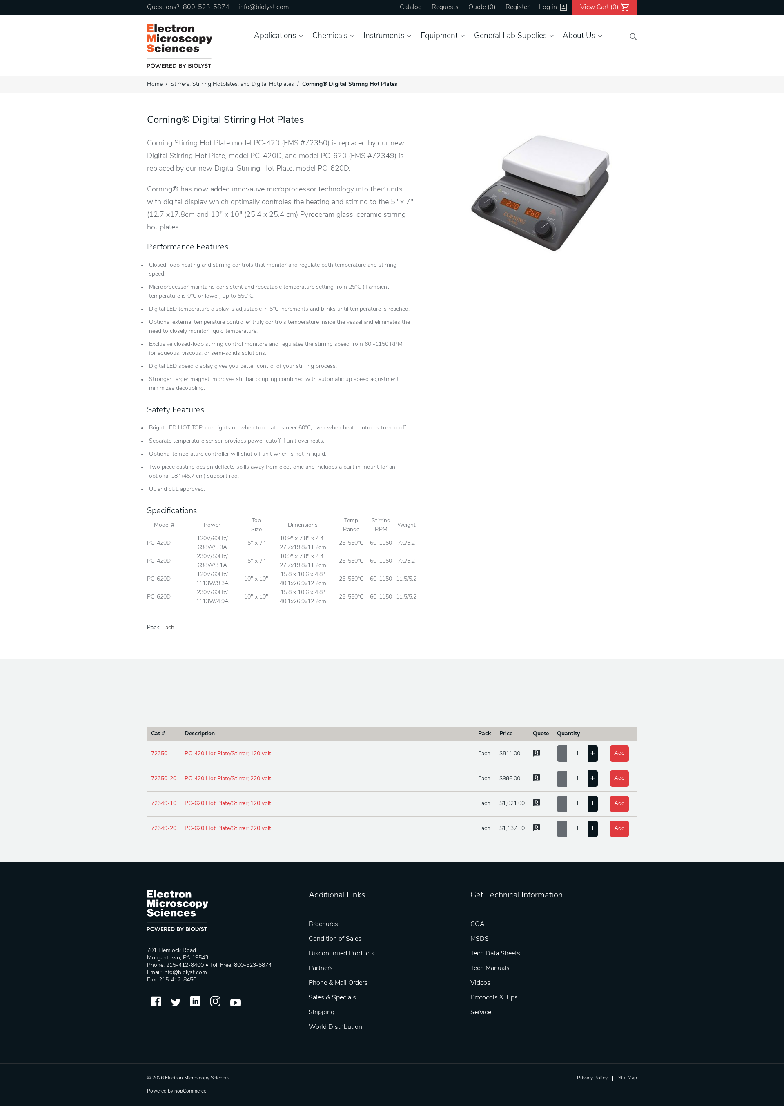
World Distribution (335, 1027)
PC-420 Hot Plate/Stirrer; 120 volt (228, 754)
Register (517, 7)
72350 (159, 754)
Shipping (321, 1012)
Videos (480, 983)
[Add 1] (593, 753)
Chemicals (329, 36)
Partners (321, 968)
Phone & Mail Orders (338, 983)
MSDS (479, 939)
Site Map (627, 1078)
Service (480, 1012)
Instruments (383, 36)
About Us (579, 36)
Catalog (411, 7)
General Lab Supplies (510, 36)
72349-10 (163, 804)
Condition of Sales (335, 939)
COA (477, 924)
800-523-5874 (206, 7)
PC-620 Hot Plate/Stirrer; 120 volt (228, 804)
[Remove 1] (562, 753)
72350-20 (163, 779)
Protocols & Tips (494, 998)
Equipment (439, 36)
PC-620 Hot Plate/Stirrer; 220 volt (228, 829)
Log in (548, 7)
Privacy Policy (592, 1078)
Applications (275, 36)
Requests (445, 7)
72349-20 (163, 829)
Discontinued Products (341, 953)
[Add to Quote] (536, 755)
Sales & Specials (332, 998)
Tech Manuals (490, 968)
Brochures (323, 924)
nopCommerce (190, 1091)
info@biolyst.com (263, 7)
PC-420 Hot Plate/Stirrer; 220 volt (228, 779)
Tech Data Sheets (495, 953)
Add (619, 753)
